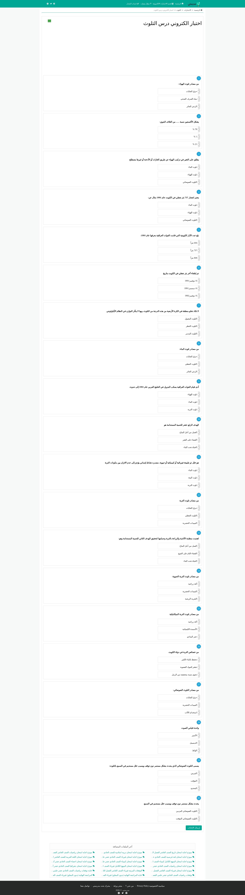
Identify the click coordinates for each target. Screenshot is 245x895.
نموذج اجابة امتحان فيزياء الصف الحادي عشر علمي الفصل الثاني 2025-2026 (122, 857)
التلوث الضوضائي (190, 182)
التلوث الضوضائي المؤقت (186, 819)
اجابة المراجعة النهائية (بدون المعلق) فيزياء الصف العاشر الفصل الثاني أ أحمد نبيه (122, 875)
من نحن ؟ (129, 886)
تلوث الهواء (192, 175)
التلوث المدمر (191, 334)
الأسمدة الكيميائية (189, 629)
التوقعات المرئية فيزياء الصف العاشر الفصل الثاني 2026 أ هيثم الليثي (122, 871)
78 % (195, 129)
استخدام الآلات (191, 713)
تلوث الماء (192, 167)
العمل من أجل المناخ (188, 432)
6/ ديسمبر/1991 (190, 288)
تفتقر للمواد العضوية (188, 667)
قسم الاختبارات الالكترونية (162, 4)
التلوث (179, 10)
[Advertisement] (122, 50)
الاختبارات (187, 10)
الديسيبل (193, 743)
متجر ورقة (117, 886)
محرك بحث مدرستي (101, 886)
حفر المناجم (192, 637)
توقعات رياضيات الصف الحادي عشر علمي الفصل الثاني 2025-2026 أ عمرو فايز (171, 875)
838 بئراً (194, 258)
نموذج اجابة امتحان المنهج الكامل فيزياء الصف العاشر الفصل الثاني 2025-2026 (122, 866)
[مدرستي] (194, 3)
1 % (195, 137)
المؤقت (194, 781)
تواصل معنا (85, 886)
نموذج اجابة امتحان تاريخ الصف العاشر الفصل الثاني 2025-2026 (171, 852)
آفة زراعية (192, 584)
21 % (195, 144)
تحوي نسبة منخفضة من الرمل (184, 675)
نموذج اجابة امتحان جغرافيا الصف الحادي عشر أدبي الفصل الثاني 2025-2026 (72, 866)
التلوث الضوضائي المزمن (186, 811)
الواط (194, 750)
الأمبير (194, 735)
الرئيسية (178, 4)
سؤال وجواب (145, 4)
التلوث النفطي (191, 364)
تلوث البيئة (192, 478)
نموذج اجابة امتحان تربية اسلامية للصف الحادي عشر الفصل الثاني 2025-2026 (122, 852)
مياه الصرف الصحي (189, 99)
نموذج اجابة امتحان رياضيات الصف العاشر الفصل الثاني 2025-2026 (72, 852)
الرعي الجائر (192, 106)
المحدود (194, 788)
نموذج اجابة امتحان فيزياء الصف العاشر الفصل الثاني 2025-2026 (171, 871)
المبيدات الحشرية (190, 523)
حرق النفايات (191, 91)
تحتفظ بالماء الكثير (189, 660)
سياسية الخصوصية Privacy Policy (151, 886)
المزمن (194, 773)
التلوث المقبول (191, 319)
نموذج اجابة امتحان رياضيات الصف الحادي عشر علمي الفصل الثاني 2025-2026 (171, 866)
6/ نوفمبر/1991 (191, 281)
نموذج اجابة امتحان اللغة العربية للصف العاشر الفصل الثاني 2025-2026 (72, 857)
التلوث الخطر (191, 326)
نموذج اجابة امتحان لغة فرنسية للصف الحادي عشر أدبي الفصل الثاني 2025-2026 (171, 857)
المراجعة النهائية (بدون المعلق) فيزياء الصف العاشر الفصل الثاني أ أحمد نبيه (72, 875)
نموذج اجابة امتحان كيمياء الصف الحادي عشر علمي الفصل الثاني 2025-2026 (122, 861)
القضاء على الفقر (190, 440)
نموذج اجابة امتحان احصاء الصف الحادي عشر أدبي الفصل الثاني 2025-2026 (72, 861)
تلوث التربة (192, 409)
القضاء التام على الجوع (187, 553)
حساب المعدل (131, 4)
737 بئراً (194, 250)
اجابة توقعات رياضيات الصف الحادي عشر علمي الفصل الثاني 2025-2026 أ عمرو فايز (72, 871)
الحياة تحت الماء (190, 447)
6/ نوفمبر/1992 (191, 296)
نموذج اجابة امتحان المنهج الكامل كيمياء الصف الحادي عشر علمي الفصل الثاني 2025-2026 (171, 861)
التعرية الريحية (191, 599)
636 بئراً (194, 243)
